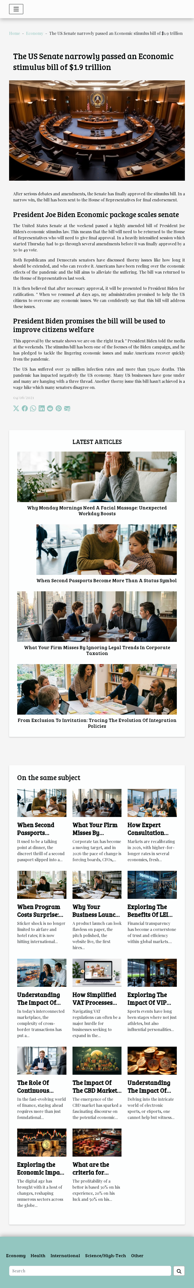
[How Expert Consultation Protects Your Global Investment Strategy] (152, 802)
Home (14, 33)
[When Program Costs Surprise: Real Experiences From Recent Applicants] (41, 884)
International (65, 1255)
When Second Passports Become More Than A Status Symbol (106, 580)
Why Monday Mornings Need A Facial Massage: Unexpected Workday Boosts (97, 510)
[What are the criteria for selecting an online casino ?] (97, 1142)
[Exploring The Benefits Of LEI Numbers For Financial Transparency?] (152, 884)
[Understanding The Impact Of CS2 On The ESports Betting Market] (152, 1060)
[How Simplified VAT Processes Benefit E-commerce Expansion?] (97, 972)
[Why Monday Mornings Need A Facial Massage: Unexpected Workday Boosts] (97, 477)
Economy (34, 33)
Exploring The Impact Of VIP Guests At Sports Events (150, 1006)
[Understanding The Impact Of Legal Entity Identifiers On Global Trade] (41, 972)
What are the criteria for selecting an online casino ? (93, 1175)
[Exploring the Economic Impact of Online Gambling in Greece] (41, 1142)
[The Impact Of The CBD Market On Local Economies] (97, 1060)
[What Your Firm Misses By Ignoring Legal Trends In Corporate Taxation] (97, 616)
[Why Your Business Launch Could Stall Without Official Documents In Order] (97, 884)
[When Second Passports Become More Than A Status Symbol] (106, 549)
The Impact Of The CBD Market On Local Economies (94, 1094)
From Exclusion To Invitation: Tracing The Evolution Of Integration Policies (97, 723)
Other (137, 1255)
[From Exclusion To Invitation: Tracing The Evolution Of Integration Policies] (97, 689)
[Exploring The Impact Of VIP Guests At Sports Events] (152, 972)
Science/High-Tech (105, 1255)
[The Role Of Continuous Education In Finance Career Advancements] (41, 1060)
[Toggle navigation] (16, 9)
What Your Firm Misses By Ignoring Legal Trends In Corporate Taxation (97, 650)
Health (38, 1255)
